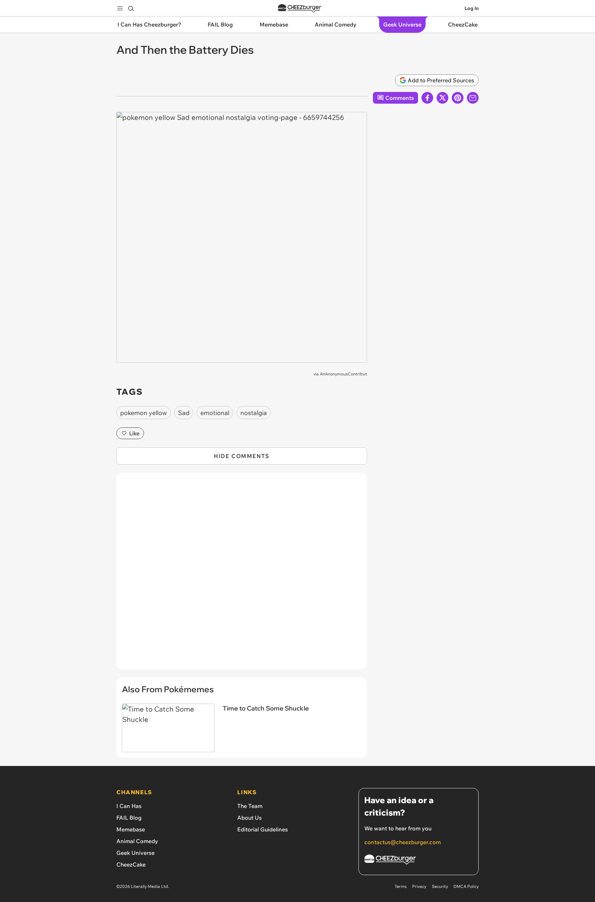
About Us (249, 817)
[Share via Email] (473, 98)
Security (440, 886)
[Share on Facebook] (427, 98)
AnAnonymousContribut (343, 373)
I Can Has (129, 805)
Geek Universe (135, 852)
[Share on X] (442, 98)
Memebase (130, 829)
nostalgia (253, 413)
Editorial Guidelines (262, 829)
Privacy (419, 886)
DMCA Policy (466, 886)
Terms (401, 886)
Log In (471, 8)
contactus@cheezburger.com (402, 842)
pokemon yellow (143, 413)
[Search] (130, 8)
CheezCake (131, 864)
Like (134, 433)
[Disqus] (242, 575)
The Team (249, 805)
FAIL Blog (129, 817)
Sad (183, 413)
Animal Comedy (137, 841)
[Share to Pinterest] (457, 98)
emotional (214, 413)
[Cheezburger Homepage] (299, 8)
